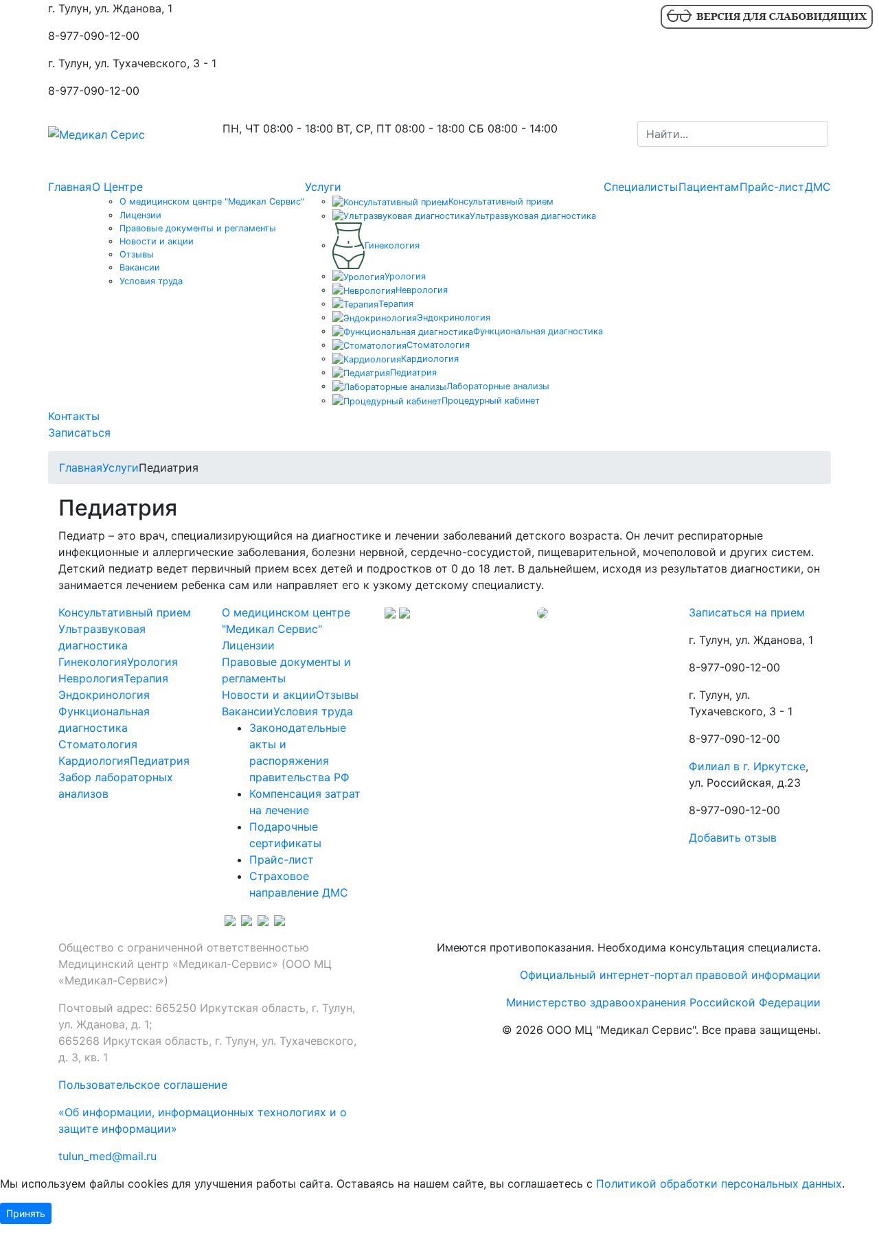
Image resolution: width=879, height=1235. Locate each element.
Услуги (323, 187)
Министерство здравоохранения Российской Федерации (663, 1002)
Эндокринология (104, 695)
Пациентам (708, 187)
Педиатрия (160, 760)
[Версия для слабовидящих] (766, 16)
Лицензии (140, 214)
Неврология (91, 678)
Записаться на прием (747, 612)
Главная (69, 187)
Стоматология (97, 744)
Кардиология (94, 760)
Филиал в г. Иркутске (747, 766)
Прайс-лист (772, 187)
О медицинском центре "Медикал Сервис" (211, 201)
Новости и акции (156, 241)
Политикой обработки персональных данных (719, 1183)
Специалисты (641, 187)
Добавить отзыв (733, 837)
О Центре (117, 187)
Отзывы (136, 254)
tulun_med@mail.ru (107, 1156)
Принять (25, 1213)
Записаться (79, 432)
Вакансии (139, 267)
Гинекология (92, 662)
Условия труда (151, 280)
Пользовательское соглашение (142, 1085)
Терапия (146, 678)
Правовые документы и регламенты (197, 227)
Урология (152, 662)
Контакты (74, 415)
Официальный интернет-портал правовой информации (670, 975)
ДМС (818, 187)
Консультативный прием (124, 612)
